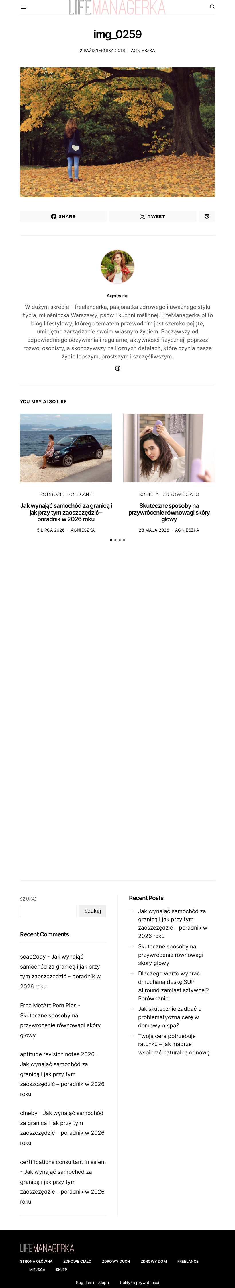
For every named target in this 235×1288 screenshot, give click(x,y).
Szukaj (28, 899)
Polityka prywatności (139, 1282)
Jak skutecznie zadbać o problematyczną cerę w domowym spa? (169, 1017)
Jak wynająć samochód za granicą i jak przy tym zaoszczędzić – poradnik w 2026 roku (66, 512)
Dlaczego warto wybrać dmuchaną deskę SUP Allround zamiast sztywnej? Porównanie (173, 986)
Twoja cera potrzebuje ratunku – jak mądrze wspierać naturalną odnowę (174, 1044)
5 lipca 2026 (51, 529)
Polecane (79, 494)
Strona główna (36, 1261)
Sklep (61, 1270)
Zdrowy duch (116, 1261)
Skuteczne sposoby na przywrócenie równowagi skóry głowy (169, 512)
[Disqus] (117, 635)
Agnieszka (143, 50)
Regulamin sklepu (92, 1282)
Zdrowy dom (154, 1261)
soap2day (33, 956)
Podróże (51, 494)
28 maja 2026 (154, 529)
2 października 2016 (102, 50)
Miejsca (37, 1270)
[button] (111, 540)
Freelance (188, 1261)
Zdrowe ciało (181, 494)
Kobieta (148, 494)
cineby (29, 1112)
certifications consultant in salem (63, 1162)
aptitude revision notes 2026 (57, 1054)
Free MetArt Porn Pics (48, 1005)
